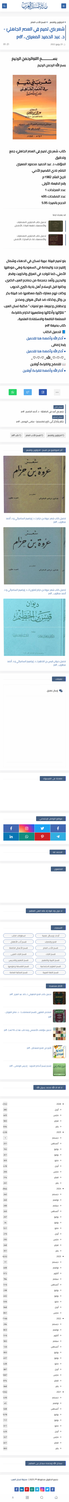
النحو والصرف (50, 942)
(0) (4, 44)
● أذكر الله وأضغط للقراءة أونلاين (44, 370)
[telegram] (58, 837)
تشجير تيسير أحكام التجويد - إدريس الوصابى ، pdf (30, 1066)
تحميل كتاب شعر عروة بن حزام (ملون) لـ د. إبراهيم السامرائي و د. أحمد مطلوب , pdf (35, 591)
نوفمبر (56, 1200)
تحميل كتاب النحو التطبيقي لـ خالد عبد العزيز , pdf (30, 994)
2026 (58, 1104)
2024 (58, 1189)
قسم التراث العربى (18, 954)
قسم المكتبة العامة (18, 972)
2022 (58, 1318)
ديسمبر (55, 1138)
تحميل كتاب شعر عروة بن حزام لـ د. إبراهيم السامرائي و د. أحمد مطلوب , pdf (36, 520)
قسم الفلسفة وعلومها (18, 966)
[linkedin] (11, 837)
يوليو (56, 1149)
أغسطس (55, 1143)
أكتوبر (56, 1273)
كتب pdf (15, 435)
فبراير (56, 1121)
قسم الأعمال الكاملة (18, 948)
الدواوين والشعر (57, 22)
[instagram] (27, 828)
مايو (57, 1160)
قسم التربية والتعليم (50, 960)
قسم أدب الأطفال (18, 942)
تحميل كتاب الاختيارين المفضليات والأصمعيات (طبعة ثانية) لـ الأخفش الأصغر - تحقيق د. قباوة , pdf (30, 224)
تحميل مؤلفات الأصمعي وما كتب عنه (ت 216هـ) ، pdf (27, 1030)
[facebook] (58, 828)
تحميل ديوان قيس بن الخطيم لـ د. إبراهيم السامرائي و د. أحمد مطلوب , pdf (36, 663)
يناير (57, 1126)
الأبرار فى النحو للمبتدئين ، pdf (39, 1048)
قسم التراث (51, 954)
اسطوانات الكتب (19, 936)
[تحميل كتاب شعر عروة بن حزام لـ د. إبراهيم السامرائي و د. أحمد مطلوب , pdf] (34, 484)
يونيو (56, 1155)
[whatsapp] (27, 837)
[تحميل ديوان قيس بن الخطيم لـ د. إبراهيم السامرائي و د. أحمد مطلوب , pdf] (34, 627)
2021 (58, 1392)
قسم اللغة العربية (50, 972)
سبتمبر (56, 1205)
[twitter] (42, 828)
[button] (43, 392)
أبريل (57, 1109)
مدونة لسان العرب (19, 1479)
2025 (58, 1132)
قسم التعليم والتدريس (18, 960)
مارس (56, 1115)
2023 (58, 1256)
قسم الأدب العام (38, 22)
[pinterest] (42, 837)
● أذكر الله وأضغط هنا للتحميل (46, 338)
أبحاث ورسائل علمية (50, 936)
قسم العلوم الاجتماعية (50, 966)
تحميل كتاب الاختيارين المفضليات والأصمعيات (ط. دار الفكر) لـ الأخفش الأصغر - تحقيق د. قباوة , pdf (30, 237)
